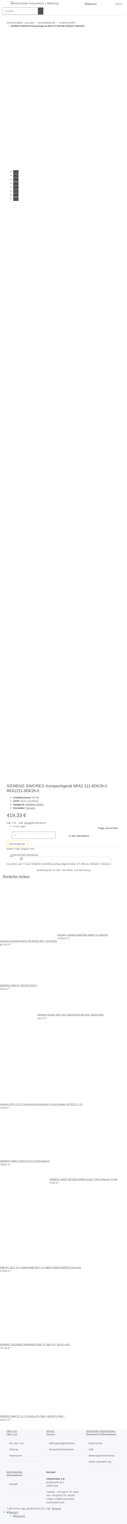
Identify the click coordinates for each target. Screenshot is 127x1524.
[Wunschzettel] (109, 4)
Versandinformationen (61, 1449)
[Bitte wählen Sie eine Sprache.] (91, 3)
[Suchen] (40, 11)
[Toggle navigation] (7, 4)
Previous (12, 205)
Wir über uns (16, 1443)
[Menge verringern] (9, 835)
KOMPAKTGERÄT (34, 804)
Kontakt (13, 1484)
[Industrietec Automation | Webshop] (35, 3)
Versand (29, 822)
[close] (9, 45)
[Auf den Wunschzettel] (15, 52)
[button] (104, 4)
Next (10, 781)
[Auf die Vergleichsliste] (9, 52)
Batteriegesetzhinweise (101, 1455)
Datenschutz (96, 1443)
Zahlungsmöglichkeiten (62, 1443)
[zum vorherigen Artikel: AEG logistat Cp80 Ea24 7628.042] (15, 32)
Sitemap (13, 1449)
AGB (91, 1449)
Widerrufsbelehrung (100, 1461)
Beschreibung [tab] (17, 843)
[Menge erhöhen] (58, 835)
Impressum (15, 1455)
